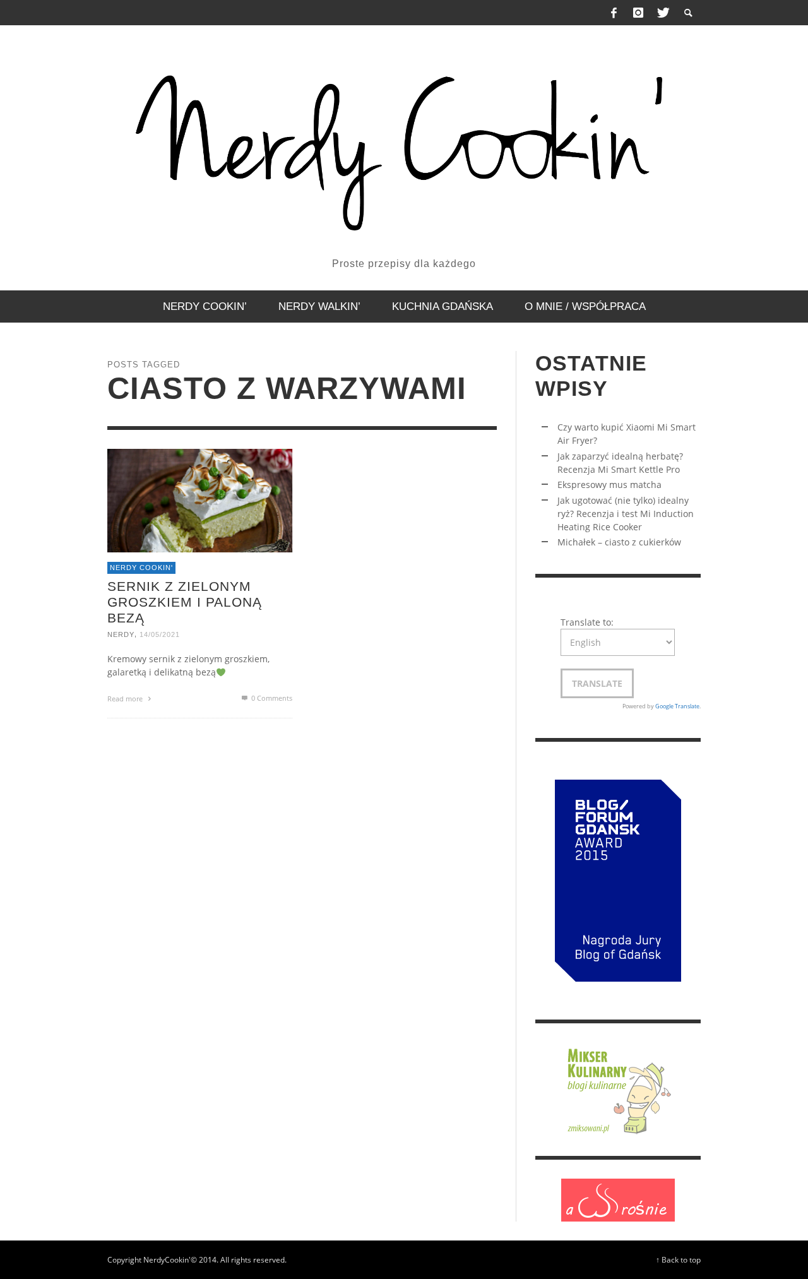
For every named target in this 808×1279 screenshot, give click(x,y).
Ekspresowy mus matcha (609, 485)
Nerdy (120, 634)
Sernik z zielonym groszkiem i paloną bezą (184, 601)
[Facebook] (614, 12)
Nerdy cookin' (141, 567)
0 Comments (270, 698)
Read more (126, 698)
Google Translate (677, 706)
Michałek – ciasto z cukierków (619, 542)
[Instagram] (638, 12)
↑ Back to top (678, 1259)
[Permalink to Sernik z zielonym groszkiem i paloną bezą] (199, 499)
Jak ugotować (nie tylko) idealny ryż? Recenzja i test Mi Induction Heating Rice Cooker (625, 513)
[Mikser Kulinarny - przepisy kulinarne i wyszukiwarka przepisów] (618, 1089)
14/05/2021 (160, 634)
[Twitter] (662, 12)
